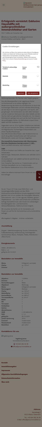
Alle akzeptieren (33, 93)
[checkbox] (38, 67)
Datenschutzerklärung (20, 59)
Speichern (21, 93)
